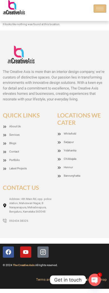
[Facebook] (8, 252)
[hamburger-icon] (100, 8)
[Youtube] (25, 252)
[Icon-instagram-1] (43, 252)
